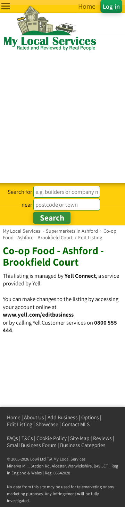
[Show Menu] (5, 6)
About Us (34, 417)
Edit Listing (19, 424)
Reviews (102, 438)
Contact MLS (76, 424)
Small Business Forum (32, 445)
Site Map (80, 438)
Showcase (47, 424)
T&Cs (27, 438)
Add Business (63, 417)
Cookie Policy (51, 438)
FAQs (12, 438)
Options (90, 417)
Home (13, 417)
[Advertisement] (62, 117)
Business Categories (83, 445)
